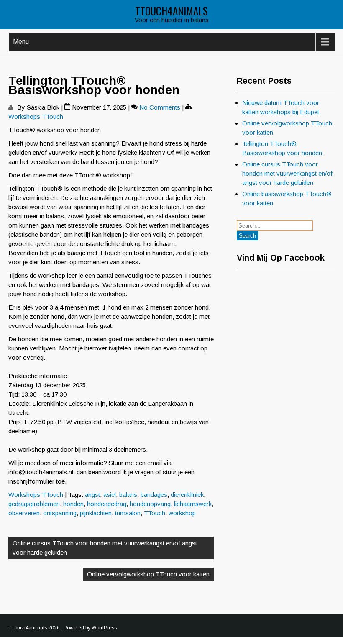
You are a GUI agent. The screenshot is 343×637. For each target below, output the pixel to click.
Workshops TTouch (35, 116)
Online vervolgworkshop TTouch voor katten (148, 574)
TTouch (154, 513)
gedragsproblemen (34, 503)
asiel (109, 494)
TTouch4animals (171, 10)
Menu (21, 41)
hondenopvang (150, 503)
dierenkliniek (187, 494)
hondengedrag (106, 503)
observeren (24, 513)
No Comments (159, 107)
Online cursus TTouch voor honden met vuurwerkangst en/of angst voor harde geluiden (105, 548)
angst (92, 494)
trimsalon (128, 513)
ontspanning (60, 513)
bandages (154, 494)
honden (73, 503)
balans (128, 494)
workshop (182, 513)
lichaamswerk (193, 503)
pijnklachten (96, 513)
